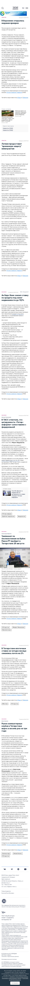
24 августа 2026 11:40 (23, 415)
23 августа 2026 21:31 (23, 645)
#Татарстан (5, 627)
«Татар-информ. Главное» (14, 92)
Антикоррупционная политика (9, 959)
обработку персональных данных (19, 976)
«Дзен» (19, 97)
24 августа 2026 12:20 (13, 292)
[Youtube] (25, 869)
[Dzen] (18, 869)
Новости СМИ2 (8, 128)
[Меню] (27, 8)
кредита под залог (18, 314)
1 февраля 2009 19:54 (23, 17)
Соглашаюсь (15, 983)
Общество (4, 17)
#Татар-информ (6, 513)
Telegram (25, 97)
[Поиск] (3, 8)
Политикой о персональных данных (11, 978)
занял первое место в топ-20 (11, 460)
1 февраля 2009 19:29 (23, 140)
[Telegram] (11, 869)
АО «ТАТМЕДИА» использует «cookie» (10, 962)
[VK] (5, 869)
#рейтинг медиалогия (8, 516)
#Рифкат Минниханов (18, 627)
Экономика (4, 415)
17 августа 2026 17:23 (23, 719)
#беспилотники (6, 630)
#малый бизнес (18, 853)
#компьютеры (6, 853)
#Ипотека (5, 703)
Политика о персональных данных (10, 956)
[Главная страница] (16, 8)
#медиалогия (21, 516)
